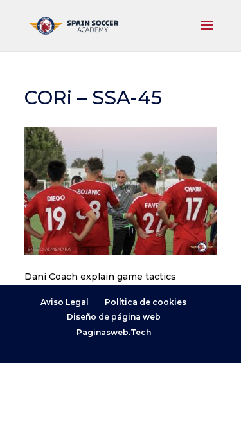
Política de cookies (145, 302)
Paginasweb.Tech (113, 332)
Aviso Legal (64, 302)
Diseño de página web (114, 317)
